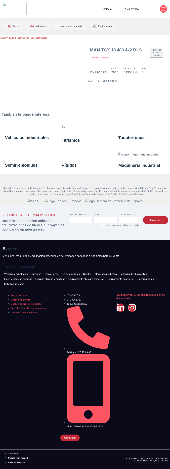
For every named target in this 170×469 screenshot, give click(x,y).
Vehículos (41, 26)
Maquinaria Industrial (71, 26)
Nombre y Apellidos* (79, 214)
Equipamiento (105, 26)
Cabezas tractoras (39, 38)
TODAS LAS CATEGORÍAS (20, 267)
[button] (163, 9)
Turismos (71, 140)
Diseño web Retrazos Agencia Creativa (150, 461)
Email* (97, 214)
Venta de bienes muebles (17, 38)
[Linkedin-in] (120, 308)
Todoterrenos (131, 137)
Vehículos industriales (27, 137)
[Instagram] (132, 308)
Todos (15, 26)
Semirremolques (21, 165)
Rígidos (69, 165)
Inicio (2, 38)
